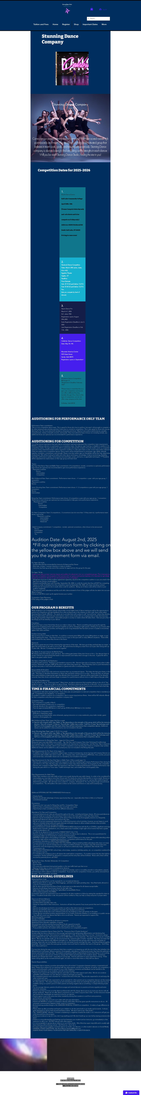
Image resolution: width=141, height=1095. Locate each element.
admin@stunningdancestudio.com (74, 1084)
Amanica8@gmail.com (74, 1028)
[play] (84, 83)
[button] (91, 8)
